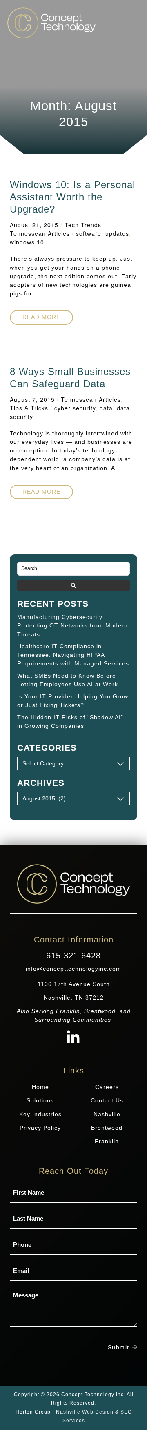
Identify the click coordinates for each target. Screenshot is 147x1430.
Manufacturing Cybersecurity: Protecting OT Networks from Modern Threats (72, 625)
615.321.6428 (73, 955)
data (106, 408)
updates (117, 233)
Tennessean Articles (40, 233)
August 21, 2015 (34, 225)
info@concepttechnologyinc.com (73, 968)
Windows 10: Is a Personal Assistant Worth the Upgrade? (72, 197)
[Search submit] (73, 585)
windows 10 (27, 242)
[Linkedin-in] (74, 1038)
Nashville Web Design (85, 1412)
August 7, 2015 (32, 399)
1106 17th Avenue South (74, 984)
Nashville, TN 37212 (74, 997)
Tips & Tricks (29, 408)
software (88, 233)
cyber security (75, 408)
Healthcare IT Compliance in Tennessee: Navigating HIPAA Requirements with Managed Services (73, 655)
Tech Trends (83, 225)
